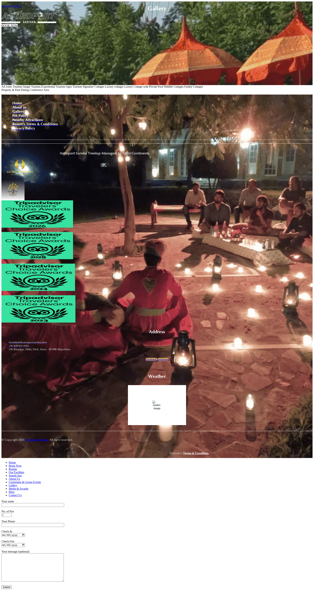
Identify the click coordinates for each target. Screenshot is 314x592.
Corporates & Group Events (25, 482)
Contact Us (15, 495)
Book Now (15, 465)
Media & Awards (18, 488)
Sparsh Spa (15, 475)
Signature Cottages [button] (94, 86)
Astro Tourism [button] (14, 86)
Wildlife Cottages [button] (174, 86)
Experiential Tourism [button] (53, 86)
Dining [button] (25, 89)
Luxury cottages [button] (114, 86)
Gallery (13, 485)
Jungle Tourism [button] (32, 86)
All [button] (3, 86)
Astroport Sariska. (37, 440)
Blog (11, 491)
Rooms (13, 469)
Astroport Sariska (11, 5)
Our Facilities (16, 472)
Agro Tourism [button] (74, 86)
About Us (14, 478)
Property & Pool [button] (11, 89)
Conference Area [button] (39, 89)
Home (12, 462)
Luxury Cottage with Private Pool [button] (144, 86)
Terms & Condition (196, 453)
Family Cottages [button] (193, 86)
